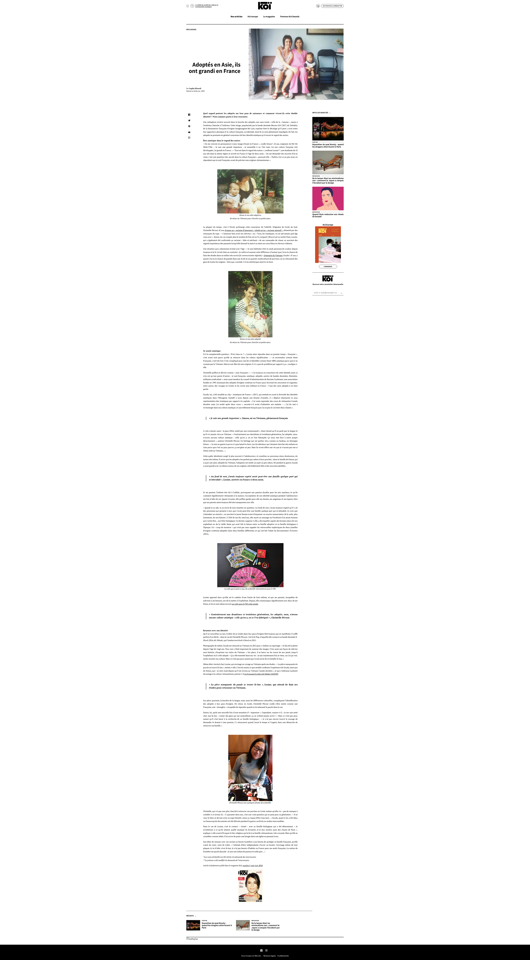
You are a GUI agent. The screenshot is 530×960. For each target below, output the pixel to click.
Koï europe (253, 16)
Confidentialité (283, 956)
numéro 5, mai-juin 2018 (253, 865)
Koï (259, 956)
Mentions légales (269, 956)
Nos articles (236, 16)
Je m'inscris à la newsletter (332, 6)
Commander (328, 266)
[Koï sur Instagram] (266, 951)
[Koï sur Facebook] (261, 951)
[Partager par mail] (189, 132)
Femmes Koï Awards (289, 16)
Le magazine (269, 16)
